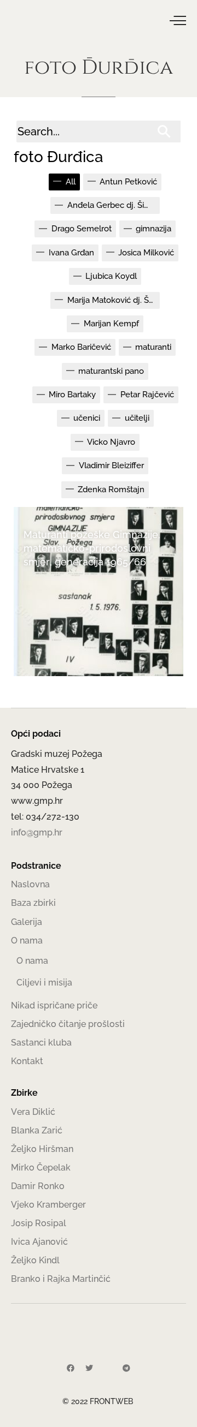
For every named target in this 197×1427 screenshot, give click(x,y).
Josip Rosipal (38, 1223)
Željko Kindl (35, 1260)
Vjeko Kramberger (48, 1204)
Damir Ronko (38, 1186)
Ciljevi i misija (44, 982)
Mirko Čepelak (41, 1167)
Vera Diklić (33, 1112)
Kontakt (27, 1061)
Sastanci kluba (41, 1042)
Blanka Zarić (36, 1130)
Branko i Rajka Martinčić (61, 1279)
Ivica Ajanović (39, 1242)
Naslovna (30, 884)
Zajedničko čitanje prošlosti (68, 1024)
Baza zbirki (33, 903)
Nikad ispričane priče (54, 1005)
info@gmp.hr (36, 832)
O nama (27, 940)
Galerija (26, 922)
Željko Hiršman (42, 1149)
